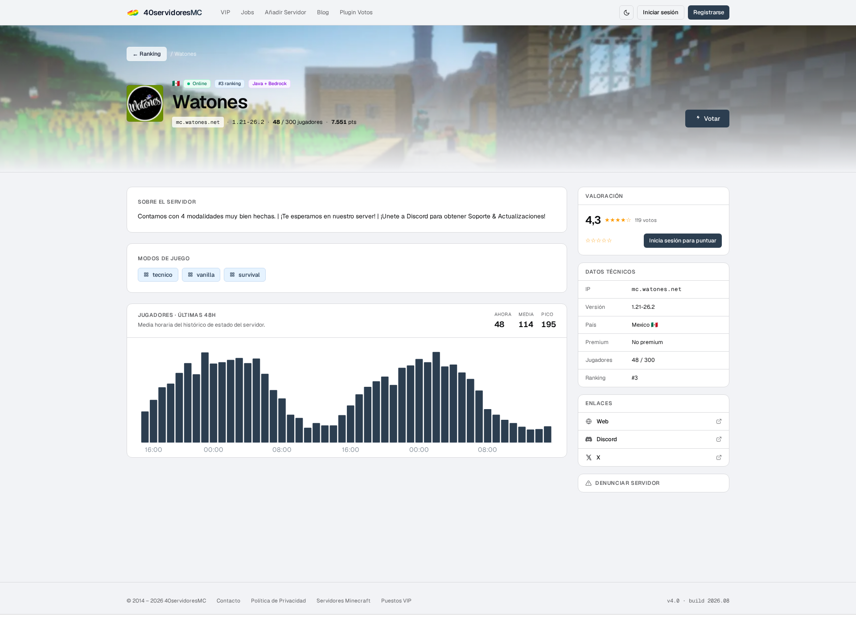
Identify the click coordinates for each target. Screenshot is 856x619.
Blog (323, 12)
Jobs (247, 12)
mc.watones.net (198, 122)
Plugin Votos (356, 12)
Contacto (228, 600)
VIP (225, 12)
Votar (712, 119)
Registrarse (708, 12)
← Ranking (146, 53)
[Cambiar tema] (626, 12)
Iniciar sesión (661, 12)
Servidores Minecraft (343, 600)
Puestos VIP (396, 600)
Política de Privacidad (278, 600)
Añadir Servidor (285, 12)
